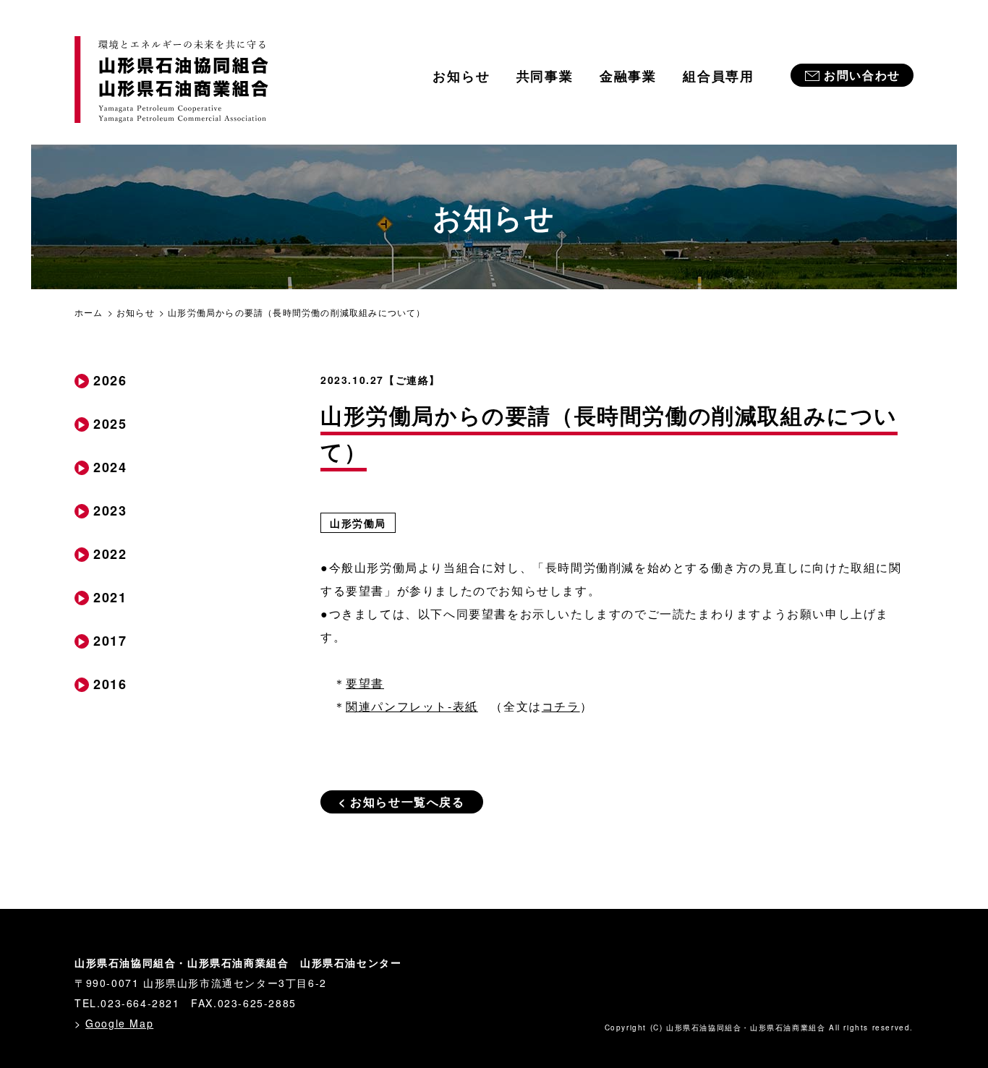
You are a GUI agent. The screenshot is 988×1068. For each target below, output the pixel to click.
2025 (110, 423)
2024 (110, 467)
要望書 (365, 683)
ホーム (88, 312)
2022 (110, 553)
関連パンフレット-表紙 (412, 706)
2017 (110, 640)
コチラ (561, 706)
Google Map (119, 1023)
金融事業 (628, 76)
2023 (110, 510)
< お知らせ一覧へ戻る (401, 801)
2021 (110, 597)
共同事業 (545, 76)
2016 (110, 684)
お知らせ (461, 76)
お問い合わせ (862, 75)
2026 (110, 380)
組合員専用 (718, 76)
